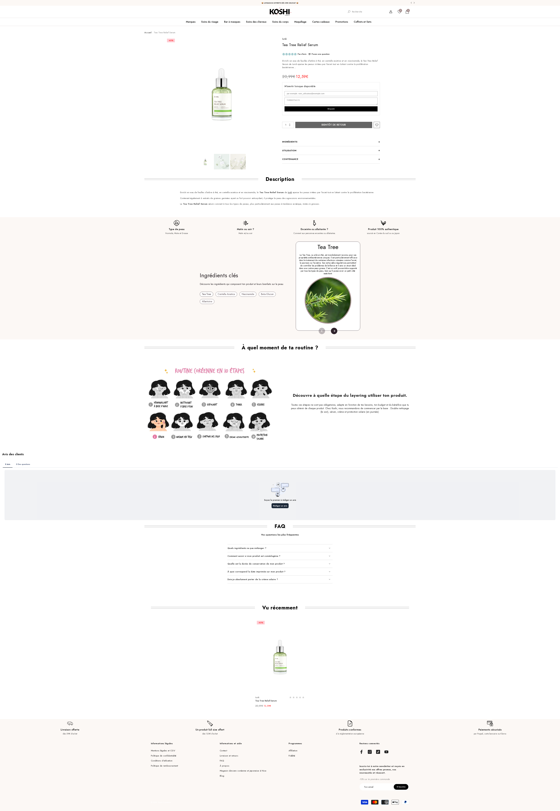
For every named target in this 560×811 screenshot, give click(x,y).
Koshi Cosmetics (164, 802)
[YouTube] (386, 752)
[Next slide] (334, 331)
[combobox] (368, 11)
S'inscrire (401, 786)
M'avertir (331, 109)
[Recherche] (365, 11)
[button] (407, 12)
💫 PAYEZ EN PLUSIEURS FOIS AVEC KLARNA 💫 (280, 3)
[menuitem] (155, 11)
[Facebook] (361, 752)
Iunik (284, 39)
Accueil (148, 32)
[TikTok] (378, 752)
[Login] (391, 12)
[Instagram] (370, 752)
